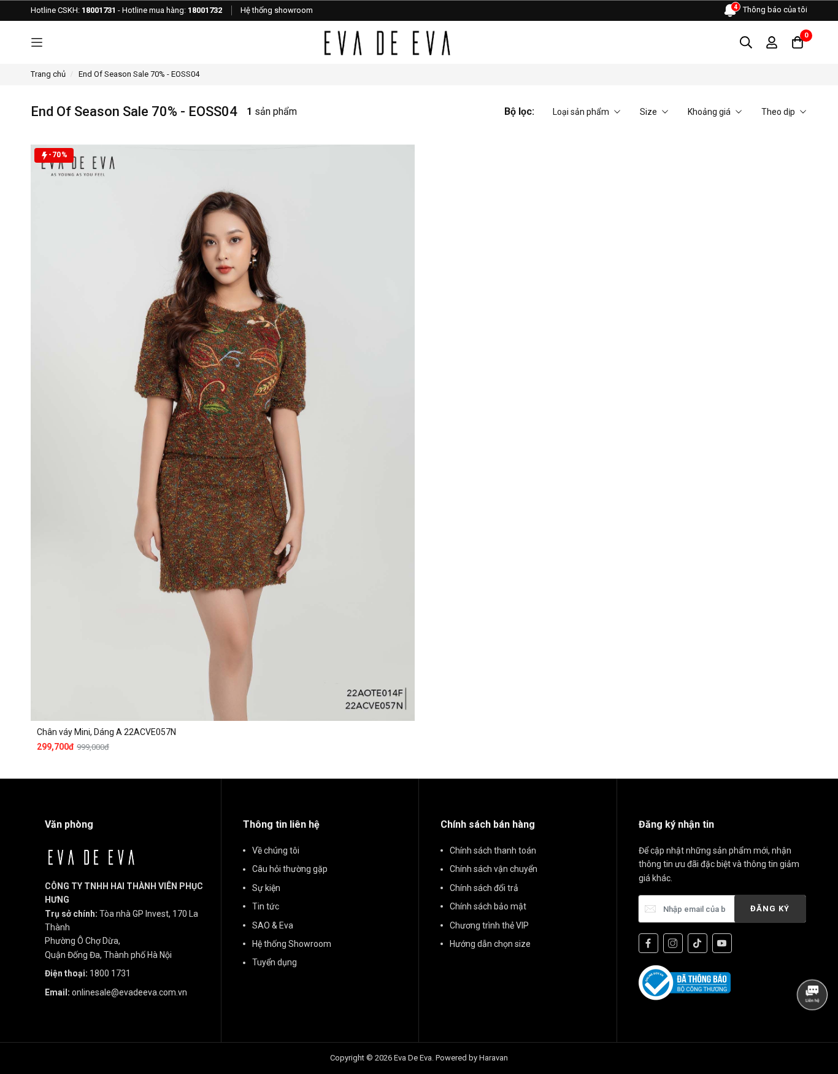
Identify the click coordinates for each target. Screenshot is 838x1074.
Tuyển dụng (274, 962)
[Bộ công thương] (685, 982)
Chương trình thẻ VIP (489, 925)
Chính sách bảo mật (488, 906)
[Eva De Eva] (386, 42)
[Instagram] (673, 943)
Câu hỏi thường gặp (290, 869)
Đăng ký (770, 908)
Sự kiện (266, 888)
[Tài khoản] (772, 42)
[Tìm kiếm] (746, 42)
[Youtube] (722, 943)
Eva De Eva (413, 1057)
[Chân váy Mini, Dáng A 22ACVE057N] (223, 432)
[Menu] (37, 42)
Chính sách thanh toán (493, 850)
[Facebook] (648, 943)
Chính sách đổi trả (484, 888)
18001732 (205, 10)
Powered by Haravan (472, 1057)
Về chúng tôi (275, 850)
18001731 (99, 10)
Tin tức (265, 906)
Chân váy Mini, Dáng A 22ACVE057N (106, 732)
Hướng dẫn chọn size (490, 944)
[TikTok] (697, 943)
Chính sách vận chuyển (493, 869)
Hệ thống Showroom (291, 944)
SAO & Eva (272, 925)
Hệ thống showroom (276, 10)
